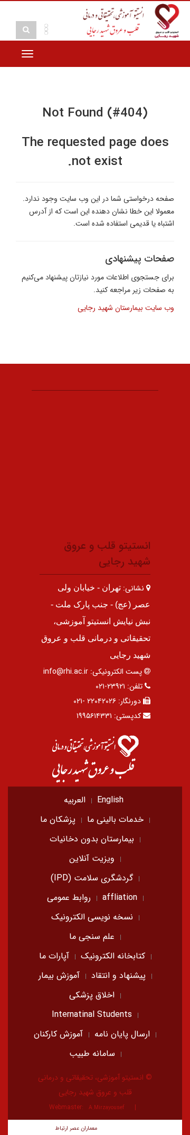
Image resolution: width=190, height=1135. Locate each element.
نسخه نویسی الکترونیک (92, 917)
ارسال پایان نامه (122, 1034)
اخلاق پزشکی (92, 995)
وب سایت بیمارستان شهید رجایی (126, 308)
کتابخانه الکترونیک (113, 956)
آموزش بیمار (59, 975)
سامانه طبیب (92, 1053)
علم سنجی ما (92, 936)
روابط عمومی (69, 897)
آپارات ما (54, 956)
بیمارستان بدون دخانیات (92, 839)
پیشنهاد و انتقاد (118, 975)
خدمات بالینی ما (115, 819)
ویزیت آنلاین (92, 858)
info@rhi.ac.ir (65, 671)
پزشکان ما (57, 819)
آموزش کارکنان (58, 1034)
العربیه (75, 800)
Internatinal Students (92, 1014)
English (110, 800)
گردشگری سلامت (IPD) (92, 878)
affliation (119, 897)
